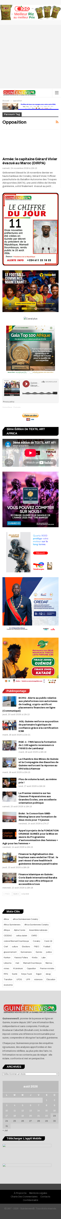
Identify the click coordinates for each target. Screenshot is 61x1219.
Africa (6, 919)
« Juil (5, 1130)
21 (38, 1116)
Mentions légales (38, 1193)
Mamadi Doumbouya (32, 963)
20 (30, 1116)
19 (22, 1116)
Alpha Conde (19, 930)
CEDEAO (8, 936)
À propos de (20, 1193)
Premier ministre (47, 968)
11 (15, 1111)
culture (15, 946)
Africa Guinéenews (12, 925)
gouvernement (10, 952)
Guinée (39, 952)
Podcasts (17, 407)
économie (8, 985)
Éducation (51, 979)
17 (7, 1116)
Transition (8, 979)
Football (46, 946)
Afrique (7, 930)
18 (15, 1116)
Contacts (45, 1196)
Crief (6, 946)
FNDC (36, 946)
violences (38, 979)
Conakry (36, 941)
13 (30, 1111)
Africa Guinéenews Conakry (36, 925)
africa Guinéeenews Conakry (25, 919)
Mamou (49, 963)
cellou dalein (21, 936)
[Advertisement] (30, 56)
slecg (48, 974)
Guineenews (26, 952)
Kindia (34, 957)
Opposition (31, 968)
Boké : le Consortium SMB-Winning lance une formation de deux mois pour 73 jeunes (37, 816)
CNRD (34, 936)
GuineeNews (7, 407)
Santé (14, 974)
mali (17, 963)
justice (49, 952)
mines (6, 968)
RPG (6, 974)
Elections (26, 946)
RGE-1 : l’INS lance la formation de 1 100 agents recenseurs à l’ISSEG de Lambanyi (37, 745)
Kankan (7, 957)
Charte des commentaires (24, 1196)
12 (22, 1111)
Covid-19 (48, 941)
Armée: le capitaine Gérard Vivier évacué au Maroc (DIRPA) (29, 161)
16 (54, 1111)
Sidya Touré (26, 974)
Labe (43, 957)
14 (38, 1111)
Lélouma (7, 963)
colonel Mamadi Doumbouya (16, 941)
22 (46, 1116)
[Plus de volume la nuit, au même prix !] (9, 783)
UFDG (19, 979)
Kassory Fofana (21, 957)
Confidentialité (30, 1200)
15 (46, 1111)
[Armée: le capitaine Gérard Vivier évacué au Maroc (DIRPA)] (19, 143)
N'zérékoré (18, 968)
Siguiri (39, 974)
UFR (28, 979)
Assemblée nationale (38, 930)
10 (7, 1111)
